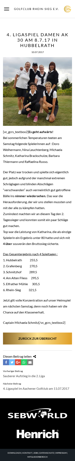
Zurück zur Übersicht (37, 338)
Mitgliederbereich (37, 457)
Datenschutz (46, 453)
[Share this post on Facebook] (6, 362)
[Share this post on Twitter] (12, 362)
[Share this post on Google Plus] (18, 362)
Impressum (61, 453)
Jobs (35, 453)
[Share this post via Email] (30, 362)
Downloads (14, 453)
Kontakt (27, 453)
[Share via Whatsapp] (24, 362)
